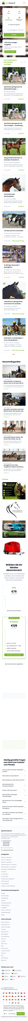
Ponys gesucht (5, 883)
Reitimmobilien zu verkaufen (8, 867)
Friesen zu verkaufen (6, 862)
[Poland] (15, 996)
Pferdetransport (5, 905)
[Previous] (21, 62)
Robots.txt (3, 960)
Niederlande (7, 970)
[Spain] (6, 996)
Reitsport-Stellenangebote (8, 886)
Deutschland (18, 970)
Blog (2, 955)
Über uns (3, 939)
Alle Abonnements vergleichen (14, 664)
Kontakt (3, 941)
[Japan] (9, 1002)
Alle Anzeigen (4, 934)
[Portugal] (12, 996)
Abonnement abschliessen (14, 610)
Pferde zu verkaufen (6, 857)
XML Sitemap (4, 958)
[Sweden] (18, 996)
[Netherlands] (3, 993)
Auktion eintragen (5, 927)
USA (13, 979)
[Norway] (21, 996)
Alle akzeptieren (20, 1013)
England (6, 979)
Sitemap (3, 953)
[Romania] (12, 999)
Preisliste (3, 929)
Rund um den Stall (6, 910)
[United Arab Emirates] (18, 999)
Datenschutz (4, 948)
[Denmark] (24, 996)
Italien (14, 976)
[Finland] (3, 999)
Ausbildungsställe (5, 912)
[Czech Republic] (6, 999)
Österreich (23, 976)
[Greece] (15, 999)
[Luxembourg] (15, 1002)
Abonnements (5, 931)
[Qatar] (21, 999)
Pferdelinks (4, 907)
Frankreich (6, 973)
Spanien (6, 976)
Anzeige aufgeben (10, 51)
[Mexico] (12, 1002)
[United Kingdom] (15, 993)
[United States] (18, 993)
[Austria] (24, 993)
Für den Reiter (4, 876)
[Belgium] (6, 993)
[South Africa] (21, 993)
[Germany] (9, 993)
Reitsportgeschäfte (6, 903)
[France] (12, 993)
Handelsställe (4, 898)
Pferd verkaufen (5, 922)
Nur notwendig (12, 1013)
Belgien (15, 973)
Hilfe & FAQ (4, 943)
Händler (3, 893)
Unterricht (3, 871)
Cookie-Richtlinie (5, 951)
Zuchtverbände (5, 936)
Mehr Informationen (18, 1010)
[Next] (24, 62)
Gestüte (3, 900)
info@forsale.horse (8, 848)
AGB (2, 946)
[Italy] (9, 996)
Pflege (2, 915)
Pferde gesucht (5, 881)
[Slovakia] (9, 999)
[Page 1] (13, 354)
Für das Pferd (4, 874)
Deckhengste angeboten (7, 879)
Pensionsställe (5, 896)
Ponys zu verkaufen (6, 860)
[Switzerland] (3, 996)
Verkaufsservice (5, 924)
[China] (24, 999)
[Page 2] (15, 354)
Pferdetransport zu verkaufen (9, 864)
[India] (18, 1002)
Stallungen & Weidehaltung (8, 869)
